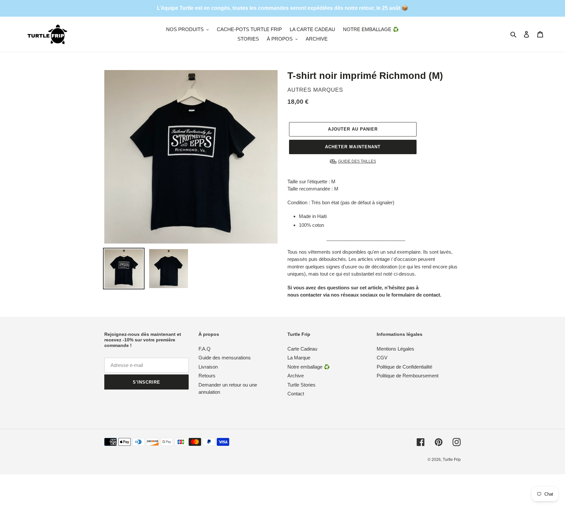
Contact (295, 393)
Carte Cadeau (302, 349)
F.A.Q (204, 349)
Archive (295, 375)
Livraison (208, 367)
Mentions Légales (395, 349)
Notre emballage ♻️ (308, 367)
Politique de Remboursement (407, 375)
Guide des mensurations (224, 357)
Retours (206, 375)
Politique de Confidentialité (404, 367)
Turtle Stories (301, 385)
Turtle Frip (452, 459)
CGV (382, 357)
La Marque (298, 357)
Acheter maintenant (353, 146)
